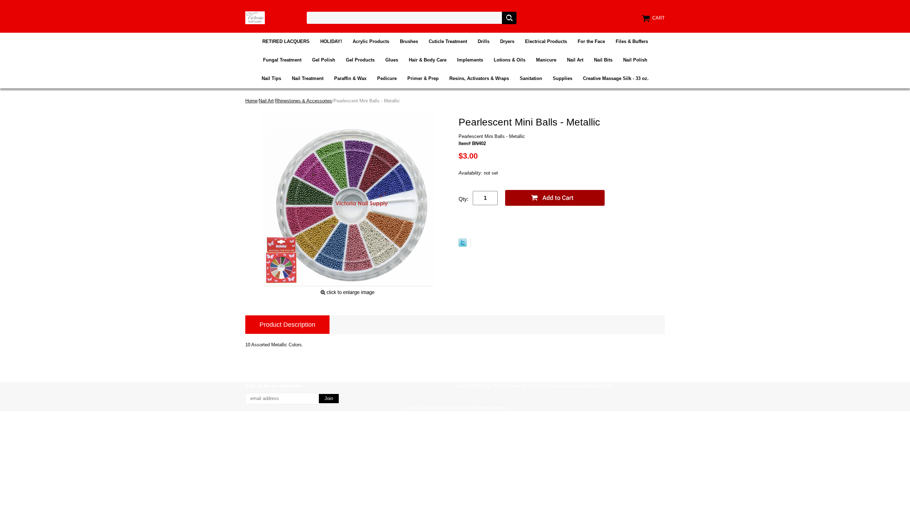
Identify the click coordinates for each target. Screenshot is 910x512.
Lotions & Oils (509, 60)
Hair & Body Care (427, 60)
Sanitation (531, 78)
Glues (391, 60)
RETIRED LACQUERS (286, 41)
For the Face (591, 41)
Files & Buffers (632, 41)
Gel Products (360, 60)
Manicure (546, 60)
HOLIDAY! (331, 41)
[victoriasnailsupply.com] (255, 17)
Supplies (562, 78)
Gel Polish (323, 60)
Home (251, 100)
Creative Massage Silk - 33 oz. (616, 78)
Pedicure (387, 78)
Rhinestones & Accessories (303, 100)
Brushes (409, 41)
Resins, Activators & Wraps (479, 78)
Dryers (507, 41)
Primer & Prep (423, 78)
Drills (483, 41)
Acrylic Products (371, 41)
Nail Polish (635, 60)
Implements (470, 60)
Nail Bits (603, 60)
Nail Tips (271, 78)
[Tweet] (463, 245)
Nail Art (575, 60)
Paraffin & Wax (350, 78)
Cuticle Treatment (448, 41)
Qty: (464, 199)
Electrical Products (546, 41)
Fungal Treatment (282, 60)
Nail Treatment (307, 78)
